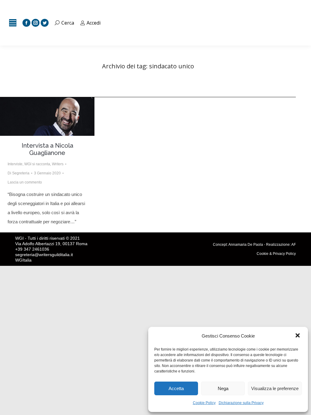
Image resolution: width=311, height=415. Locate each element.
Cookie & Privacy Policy (276, 254)
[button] (298, 336)
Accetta (176, 388)
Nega (223, 388)
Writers (57, 164)
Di (18, 173)
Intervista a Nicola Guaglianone (47, 149)
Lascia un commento (25, 182)
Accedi (94, 23)
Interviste (15, 164)
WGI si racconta (37, 164)
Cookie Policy (204, 403)
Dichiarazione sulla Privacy (241, 403)
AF (293, 244)
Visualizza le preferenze (275, 388)
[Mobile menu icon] (12, 22)
